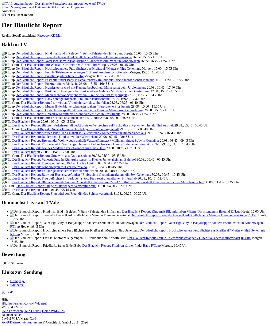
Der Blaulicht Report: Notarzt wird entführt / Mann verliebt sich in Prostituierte (68, 114)
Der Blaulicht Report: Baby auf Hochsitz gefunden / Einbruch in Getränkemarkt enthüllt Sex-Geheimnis (81, 174)
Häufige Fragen (12, 303)
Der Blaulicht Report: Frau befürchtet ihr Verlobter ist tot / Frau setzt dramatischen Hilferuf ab (74, 178)
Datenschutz (18, 322)
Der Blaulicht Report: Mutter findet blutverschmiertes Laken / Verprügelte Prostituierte (73, 106)
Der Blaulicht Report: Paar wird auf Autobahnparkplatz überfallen (65, 102)
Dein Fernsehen (12, 311)
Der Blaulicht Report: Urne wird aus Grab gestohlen (56, 155)
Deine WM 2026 (53, 311)
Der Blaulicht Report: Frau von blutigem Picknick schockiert (52, 163)
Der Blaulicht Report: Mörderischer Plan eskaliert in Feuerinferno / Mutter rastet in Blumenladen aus (79, 133)
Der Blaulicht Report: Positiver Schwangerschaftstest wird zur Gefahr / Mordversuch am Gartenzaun (83, 91)
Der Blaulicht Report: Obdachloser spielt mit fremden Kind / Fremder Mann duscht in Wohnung (79, 110)
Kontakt (28, 303)
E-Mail (57, 35)
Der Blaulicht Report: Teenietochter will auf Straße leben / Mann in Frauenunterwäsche (74, 57)
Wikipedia (17, 285)
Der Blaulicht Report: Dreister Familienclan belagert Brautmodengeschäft (70, 129)
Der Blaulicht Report (26, 121)
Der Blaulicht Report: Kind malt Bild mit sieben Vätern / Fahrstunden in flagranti (69, 53)
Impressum (34, 322)
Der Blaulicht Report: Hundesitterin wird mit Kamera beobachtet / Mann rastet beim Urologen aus (81, 87)
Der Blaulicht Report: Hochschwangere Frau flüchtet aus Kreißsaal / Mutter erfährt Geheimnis (78, 68)
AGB (5, 322)
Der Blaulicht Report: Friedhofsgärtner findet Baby (50, 76)
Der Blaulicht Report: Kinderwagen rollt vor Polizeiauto (49, 167)
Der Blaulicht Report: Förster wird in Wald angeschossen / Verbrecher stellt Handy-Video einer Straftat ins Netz (86, 144)
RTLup (235, 211)
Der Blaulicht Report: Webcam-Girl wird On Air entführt (59, 65)
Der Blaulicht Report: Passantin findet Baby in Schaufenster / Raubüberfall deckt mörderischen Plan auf (85, 80)
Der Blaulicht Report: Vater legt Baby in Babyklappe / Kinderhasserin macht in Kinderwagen (78, 61)
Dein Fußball (32, 311)
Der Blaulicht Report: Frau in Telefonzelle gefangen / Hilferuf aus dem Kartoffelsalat (72, 72)
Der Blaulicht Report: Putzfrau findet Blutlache (47, 83)
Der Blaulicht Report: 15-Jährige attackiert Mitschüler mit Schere (55, 171)
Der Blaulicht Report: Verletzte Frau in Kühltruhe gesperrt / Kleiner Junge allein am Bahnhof (74, 159)
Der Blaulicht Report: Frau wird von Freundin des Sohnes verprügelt (67, 193)
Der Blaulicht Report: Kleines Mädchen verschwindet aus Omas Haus (58, 148)
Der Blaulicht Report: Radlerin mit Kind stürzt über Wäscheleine (55, 136)
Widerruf (41, 303)
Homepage (17, 281)
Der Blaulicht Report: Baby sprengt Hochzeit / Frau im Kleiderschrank (63, 99)
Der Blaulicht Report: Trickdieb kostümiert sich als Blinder (60, 118)
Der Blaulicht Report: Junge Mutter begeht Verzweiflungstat (56, 186)
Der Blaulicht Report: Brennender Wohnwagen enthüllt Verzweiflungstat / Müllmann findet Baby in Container (85, 140)
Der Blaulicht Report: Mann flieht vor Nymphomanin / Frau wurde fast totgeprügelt (71, 95)
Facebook (43, 35)
